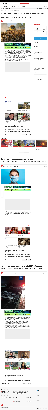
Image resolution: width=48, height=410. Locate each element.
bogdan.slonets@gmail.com (24, 391)
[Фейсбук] (0, 3)
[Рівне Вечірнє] (2, 405)
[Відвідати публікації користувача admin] (2, 21)
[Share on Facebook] (2, 46)
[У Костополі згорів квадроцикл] (41, 143)
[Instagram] (37, 33)
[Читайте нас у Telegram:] (35, 38)
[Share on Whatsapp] (2, 50)
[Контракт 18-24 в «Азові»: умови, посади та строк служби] (6, 143)
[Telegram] (6, 3)
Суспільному (10, 52)
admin (4, 20)
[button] (44, 6)
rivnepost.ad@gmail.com (21, 393)
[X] (2, 3)
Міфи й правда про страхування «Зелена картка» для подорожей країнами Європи (17, 131)
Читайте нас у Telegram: (40, 38)
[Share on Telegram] (2, 52)
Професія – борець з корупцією (9, 8)
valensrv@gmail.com (24, 390)
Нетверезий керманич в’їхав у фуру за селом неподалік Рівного (14, 125)
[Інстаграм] (5, 3)
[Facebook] (37, 28)
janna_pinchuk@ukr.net (25, 392)
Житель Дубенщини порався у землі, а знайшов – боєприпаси (14, 126)
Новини (2, 11)
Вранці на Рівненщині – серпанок (38, 52)
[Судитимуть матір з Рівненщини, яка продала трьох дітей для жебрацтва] (18, 143)
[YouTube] (3, 3)
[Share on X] (2, 48)
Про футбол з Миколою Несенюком (43, 8)
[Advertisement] (17, 67)
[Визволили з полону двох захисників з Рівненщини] (29, 143)
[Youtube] (43, 33)
